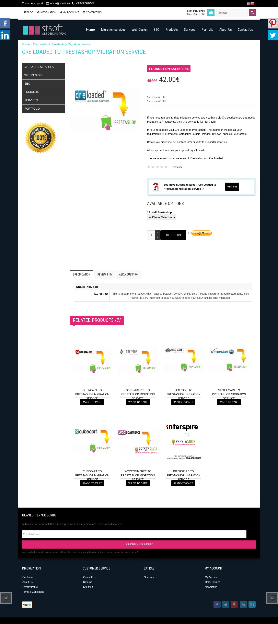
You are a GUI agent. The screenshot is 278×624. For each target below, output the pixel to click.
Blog (29, 12)
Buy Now (201, 233)
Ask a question (128, 274)
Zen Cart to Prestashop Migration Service (183, 394)
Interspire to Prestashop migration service (183, 475)
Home (26, 44)
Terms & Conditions (33, 591)
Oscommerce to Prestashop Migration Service (138, 394)
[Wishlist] (108, 381)
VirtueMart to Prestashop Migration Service (229, 394)
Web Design (33, 75)
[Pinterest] (234, 605)
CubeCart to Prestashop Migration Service (92, 475)
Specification (81, 274)
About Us (27, 582)
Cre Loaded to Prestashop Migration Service (61, 44)
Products (31, 92)
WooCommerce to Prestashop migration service (138, 475)
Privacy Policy (30, 587)
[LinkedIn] (243, 605)
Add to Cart (93, 402)
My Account (70, 12)
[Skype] (252, 605)
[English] (249, 3)
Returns (87, 582)
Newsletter (211, 587)
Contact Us (93, 12)
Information (48, 12)
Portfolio (32, 108)
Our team (27, 577)
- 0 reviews (175, 167)
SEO (27, 83)
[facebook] (217, 605)
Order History (212, 582)
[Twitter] (225, 605)
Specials (149, 577)
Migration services (39, 67)
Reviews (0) (104, 274)
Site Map (88, 587)
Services (31, 100)
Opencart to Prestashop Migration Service (92, 394)
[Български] (252, 3)
